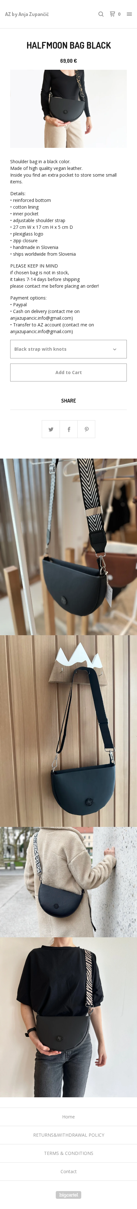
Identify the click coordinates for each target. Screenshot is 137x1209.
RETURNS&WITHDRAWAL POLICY (68, 1135)
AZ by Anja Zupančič (27, 14)
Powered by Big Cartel (68, 1195)
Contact (69, 1171)
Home (68, 1117)
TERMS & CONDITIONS (68, 1153)
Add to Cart (68, 372)
